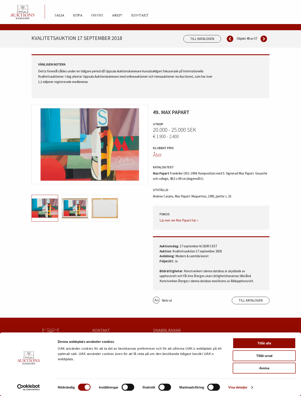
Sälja (59, 15)
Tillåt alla (264, 343)
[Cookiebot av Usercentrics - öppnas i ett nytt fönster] (28, 387)
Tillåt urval (264, 356)
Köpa (77, 15)
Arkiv (117, 15)
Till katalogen (202, 39)
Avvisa (264, 368)
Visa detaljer (237, 387)
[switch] (128, 387)
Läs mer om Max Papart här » (179, 220)
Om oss (97, 15)
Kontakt (140, 15)
